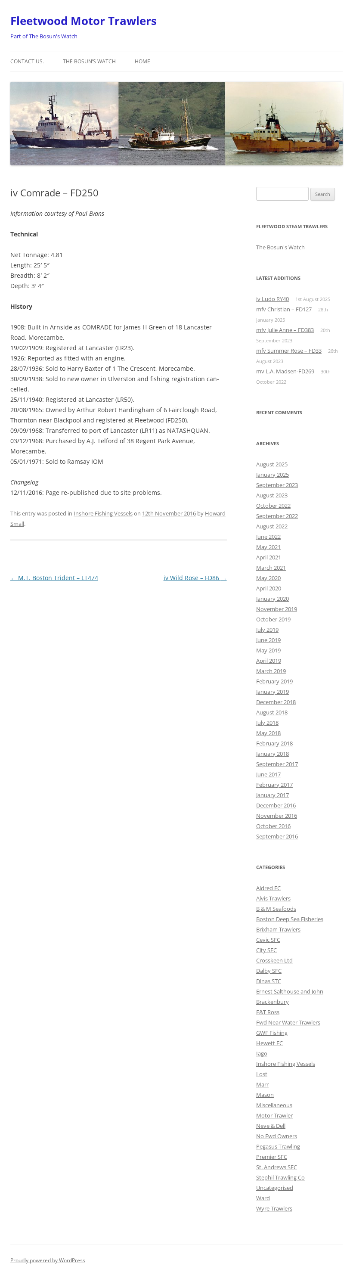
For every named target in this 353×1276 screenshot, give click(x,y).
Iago (261, 1053)
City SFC (266, 950)
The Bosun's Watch (280, 247)
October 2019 (273, 619)
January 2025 (272, 474)
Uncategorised (274, 1188)
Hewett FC (269, 1043)
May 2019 (268, 650)
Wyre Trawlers (274, 1208)
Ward (263, 1198)
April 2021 (268, 557)
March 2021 (271, 567)
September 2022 (277, 516)
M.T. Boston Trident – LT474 (54, 578)
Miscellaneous (274, 1105)
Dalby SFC (269, 971)
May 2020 (268, 578)
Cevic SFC (268, 940)
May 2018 (268, 733)
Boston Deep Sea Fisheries (289, 919)
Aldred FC (268, 888)
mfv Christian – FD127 (284, 309)
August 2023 (272, 495)
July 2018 (267, 722)
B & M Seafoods (276, 909)
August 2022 (272, 526)
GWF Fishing (272, 1033)
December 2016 (276, 805)
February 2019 (274, 681)
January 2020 (272, 598)
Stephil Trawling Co (280, 1177)
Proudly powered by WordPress (47, 1260)
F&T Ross (267, 1012)
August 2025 (272, 464)
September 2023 (277, 485)
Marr (262, 1084)
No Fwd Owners (276, 1136)
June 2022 (268, 536)
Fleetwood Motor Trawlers (83, 20)
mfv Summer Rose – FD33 (289, 350)
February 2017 (274, 785)
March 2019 (271, 671)
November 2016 (276, 816)
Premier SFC (271, 1157)
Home (142, 61)
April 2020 (268, 588)
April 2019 (268, 660)
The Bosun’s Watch (89, 61)
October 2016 (273, 826)
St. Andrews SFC (276, 1167)
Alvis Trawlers (273, 898)
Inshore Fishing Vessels (103, 513)
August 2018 (272, 712)
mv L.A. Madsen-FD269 (285, 371)
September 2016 (277, 836)
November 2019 (276, 609)
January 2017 (272, 795)
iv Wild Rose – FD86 (195, 578)
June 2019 (268, 640)
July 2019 (267, 629)
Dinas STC (268, 981)
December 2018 (276, 702)
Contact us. (27, 61)
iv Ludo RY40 (272, 299)
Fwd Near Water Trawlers (288, 1022)
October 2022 (273, 505)
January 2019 (272, 691)
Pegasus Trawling (278, 1146)
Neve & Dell (270, 1126)
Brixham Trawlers (278, 929)
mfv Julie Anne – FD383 (285, 330)
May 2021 (268, 547)
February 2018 (274, 743)
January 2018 (272, 754)
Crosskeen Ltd (274, 960)
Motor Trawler (274, 1115)
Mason (265, 1095)
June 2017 (268, 774)
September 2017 (277, 764)
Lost (261, 1074)
